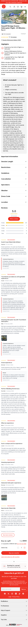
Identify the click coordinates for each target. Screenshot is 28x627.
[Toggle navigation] (25, 7)
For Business (5, 605)
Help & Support (5, 610)
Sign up (23, 589)
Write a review (14, 218)
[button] (3, 16)
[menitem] (18, 7)
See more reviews (8, 535)
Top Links (4, 619)
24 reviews (14, 37)
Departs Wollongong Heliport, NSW (12, 40)
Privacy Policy (22, 582)
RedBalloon (4, 601)
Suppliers (4, 615)
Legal (9, 596)
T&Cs (15, 582)
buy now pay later (21, 543)
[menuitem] (10, 7)
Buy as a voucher (14, 553)
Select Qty (4, 547)
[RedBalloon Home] (4, 6)
